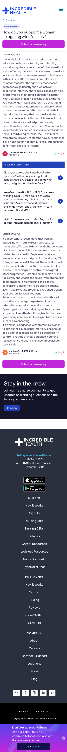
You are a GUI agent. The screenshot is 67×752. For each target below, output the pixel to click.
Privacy (42, 711)
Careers (34, 648)
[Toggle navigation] (61, 10)
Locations (34, 663)
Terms (24, 711)
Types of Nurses (34, 567)
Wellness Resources (34, 551)
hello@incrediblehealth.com (34, 455)
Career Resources (34, 544)
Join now (12, 408)
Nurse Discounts (34, 559)
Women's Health (11, 26)
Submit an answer (32, 44)
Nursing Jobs (34, 521)
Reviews (34, 607)
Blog (34, 679)
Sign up (34, 592)
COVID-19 (34, 623)
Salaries (34, 536)
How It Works (34, 505)
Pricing (34, 600)
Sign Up (34, 513)
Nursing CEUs (34, 528)
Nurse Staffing (34, 615)
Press (34, 671)
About (34, 640)
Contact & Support (34, 656)
